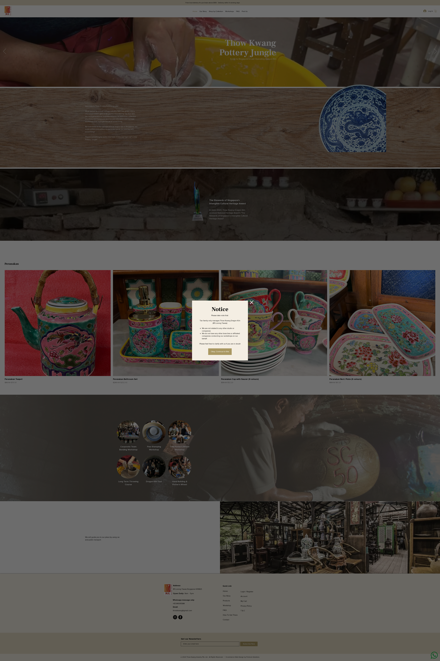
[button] (251, 302)
